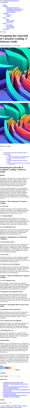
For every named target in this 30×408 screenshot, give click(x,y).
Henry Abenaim (6, 45)
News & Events (10, 20)
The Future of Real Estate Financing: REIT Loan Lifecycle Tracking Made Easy (15, 387)
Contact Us (6, 29)
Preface (9, 155)
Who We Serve (10, 26)
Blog (4, 17)
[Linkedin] (5, 368)
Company (5, 13)
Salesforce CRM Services (12, 7)
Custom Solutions (10, 12)
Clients (5, 23)
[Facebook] (1, 368)
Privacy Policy (18, 407)
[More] (10, 368)
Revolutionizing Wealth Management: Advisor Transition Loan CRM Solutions (15, 396)
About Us (8, 15)
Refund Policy (10, 407)
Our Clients (9, 25)
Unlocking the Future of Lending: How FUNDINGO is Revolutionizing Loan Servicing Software (15, 384)
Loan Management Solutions (13, 10)
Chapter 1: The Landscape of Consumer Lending (18, 156)
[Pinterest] (8, 368)
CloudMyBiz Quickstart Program (14, 9)
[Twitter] (3, 368)
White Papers (9, 22)
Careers (8, 16)
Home (4, 4)
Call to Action (11, 164)
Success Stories (10, 27)
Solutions (5, 6)
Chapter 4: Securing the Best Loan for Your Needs (19, 162)
